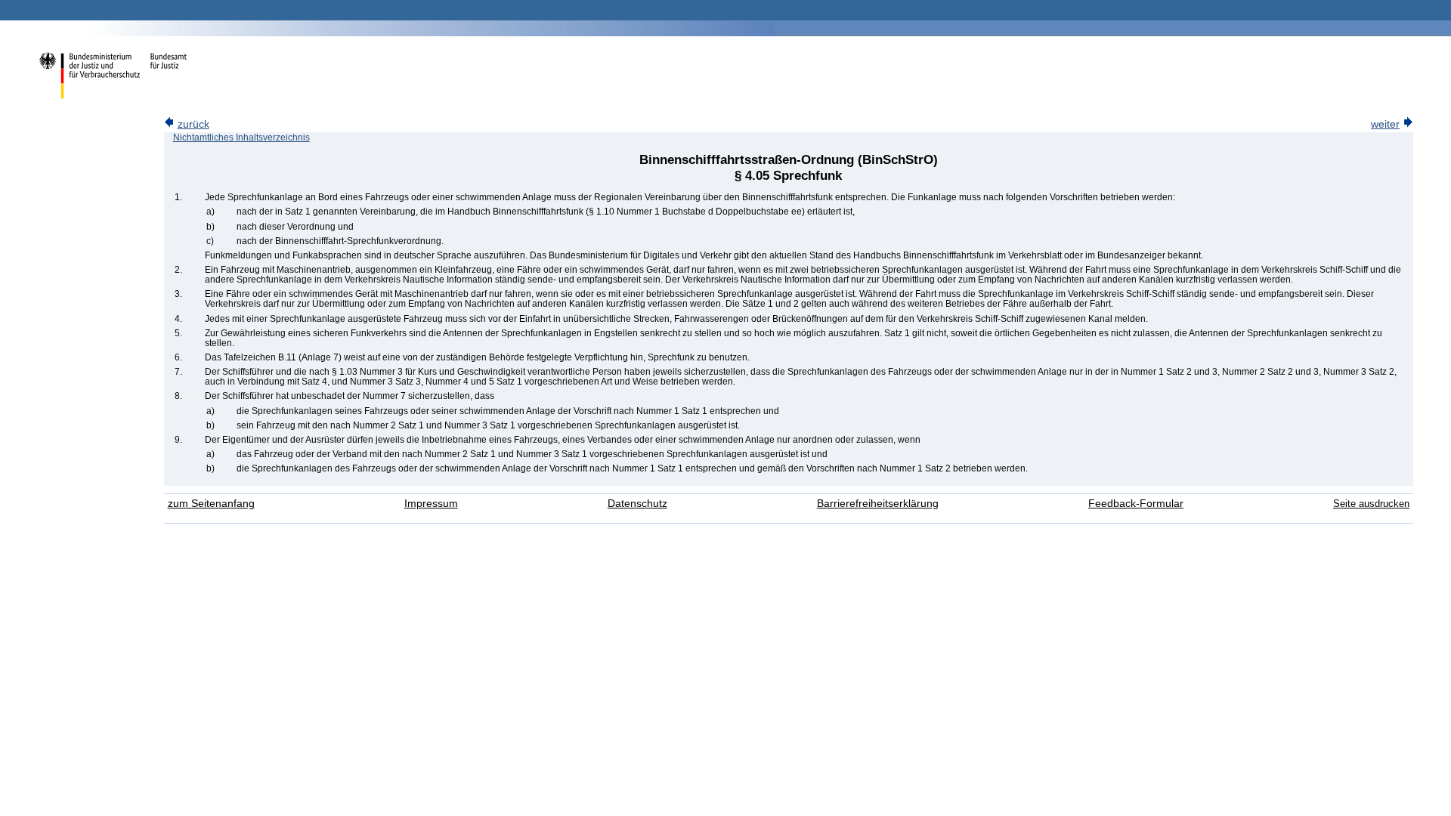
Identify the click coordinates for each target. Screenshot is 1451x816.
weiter (1385, 124)
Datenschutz (637, 503)
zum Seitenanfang (211, 503)
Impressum (431, 503)
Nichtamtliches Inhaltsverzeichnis (241, 137)
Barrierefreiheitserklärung (878, 503)
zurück (193, 124)
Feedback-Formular (1135, 503)
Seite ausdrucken (1371, 503)
